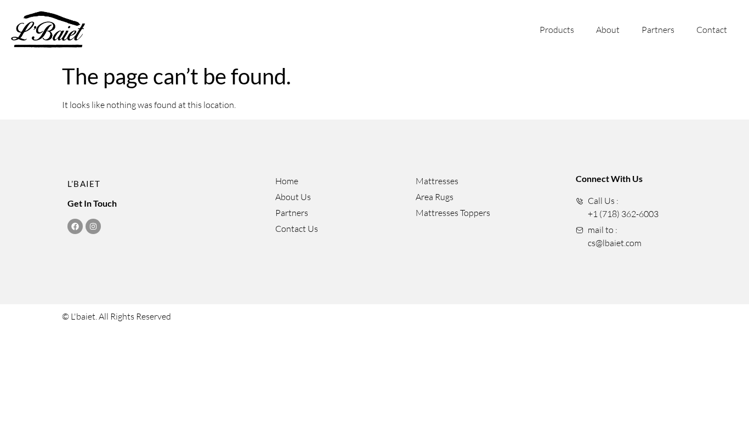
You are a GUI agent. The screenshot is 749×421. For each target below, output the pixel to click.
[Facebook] (75, 226)
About (608, 29)
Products (557, 29)
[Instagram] (93, 226)
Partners (658, 29)
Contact (711, 29)
